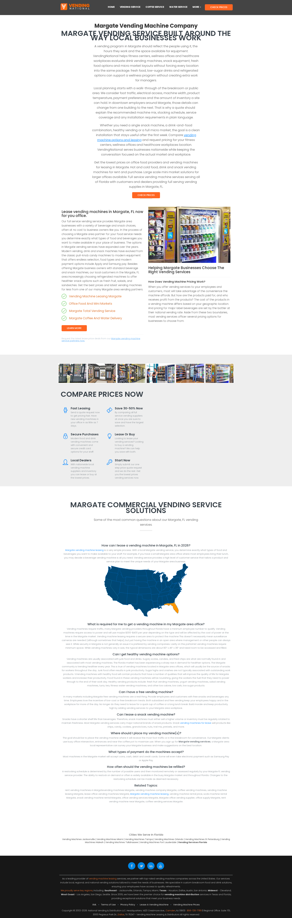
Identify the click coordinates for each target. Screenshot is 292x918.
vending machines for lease (195, 722)
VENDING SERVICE (130, 7)
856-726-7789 (194, 910)
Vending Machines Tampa (139, 839)
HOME (111, 7)
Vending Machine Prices (186, 904)
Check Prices (146, 195)
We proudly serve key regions (77, 890)
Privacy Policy (127, 904)
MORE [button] (196, 7)
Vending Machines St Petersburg (202, 839)
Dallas (121, 914)
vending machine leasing (102, 878)
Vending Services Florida (192, 842)
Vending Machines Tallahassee (121, 842)
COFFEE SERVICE (155, 7)
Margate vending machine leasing (84, 550)
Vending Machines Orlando (169, 839)
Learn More (74, 328)
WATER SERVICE (178, 7)
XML (94, 904)
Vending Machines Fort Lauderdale (158, 842)
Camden (170, 910)
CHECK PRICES (218, 7)
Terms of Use (108, 904)
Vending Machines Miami (110, 839)
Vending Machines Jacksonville (78, 839)
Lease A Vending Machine (154, 904)
